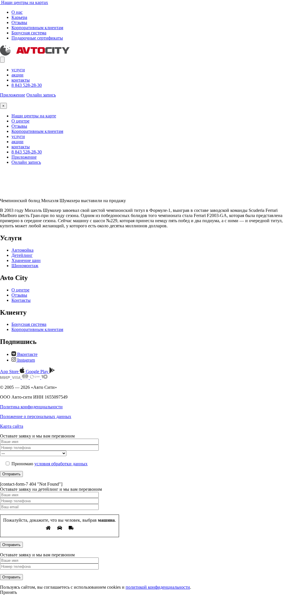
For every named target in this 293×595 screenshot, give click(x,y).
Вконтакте (26, 354)
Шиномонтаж (24, 265)
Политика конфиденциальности (31, 406)
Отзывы (19, 22)
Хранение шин (26, 260)
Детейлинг (22, 255)
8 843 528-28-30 (26, 85)
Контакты (21, 300)
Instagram (25, 360)
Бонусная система (28, 32)
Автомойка (22, 250)
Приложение (12, 94)
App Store (10, 371)
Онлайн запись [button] (41, 94)
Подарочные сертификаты (37, 38)
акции (17, 74)
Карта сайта (11, 426)
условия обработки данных (61, 463)
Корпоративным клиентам (37, 27)
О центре (20, 121)
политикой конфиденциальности (158, 587)
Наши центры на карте (33, 115)
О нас (17, 12)
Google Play (38, 371)
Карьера (19, 17)
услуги (18, 69)
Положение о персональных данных (35, 416)
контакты (20, 80)
